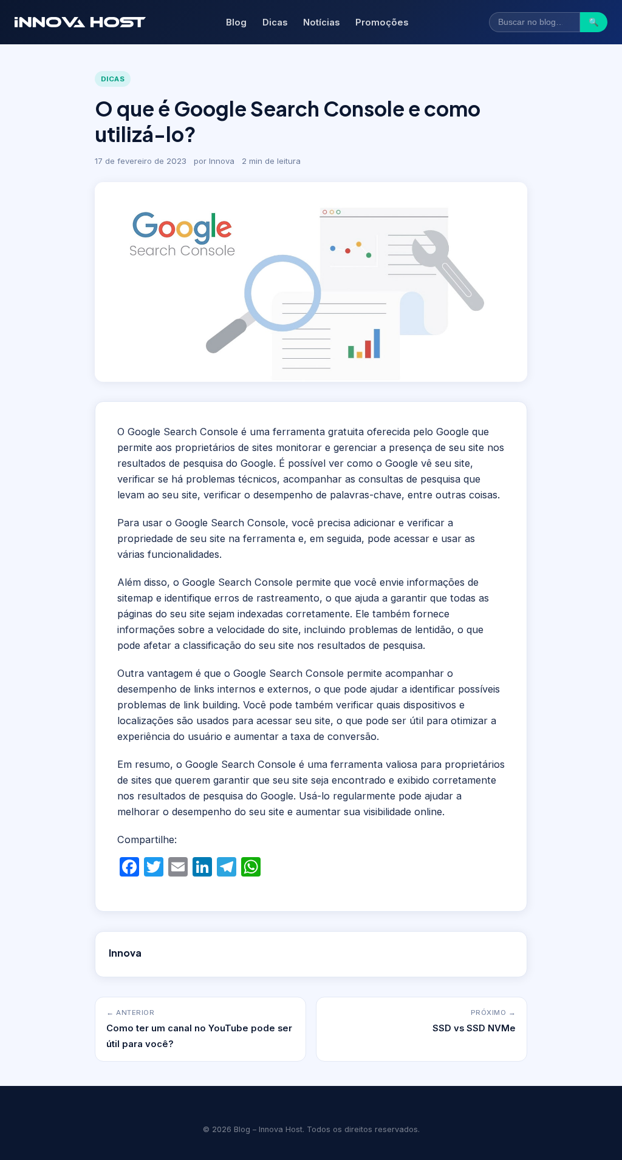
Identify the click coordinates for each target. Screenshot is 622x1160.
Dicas (274, 22)
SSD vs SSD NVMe (474, 1028)
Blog (236, 22)
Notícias (321, 22)
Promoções (381, 22)
